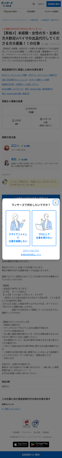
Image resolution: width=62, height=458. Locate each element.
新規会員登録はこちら (31, 254)
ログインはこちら (31, 250)
